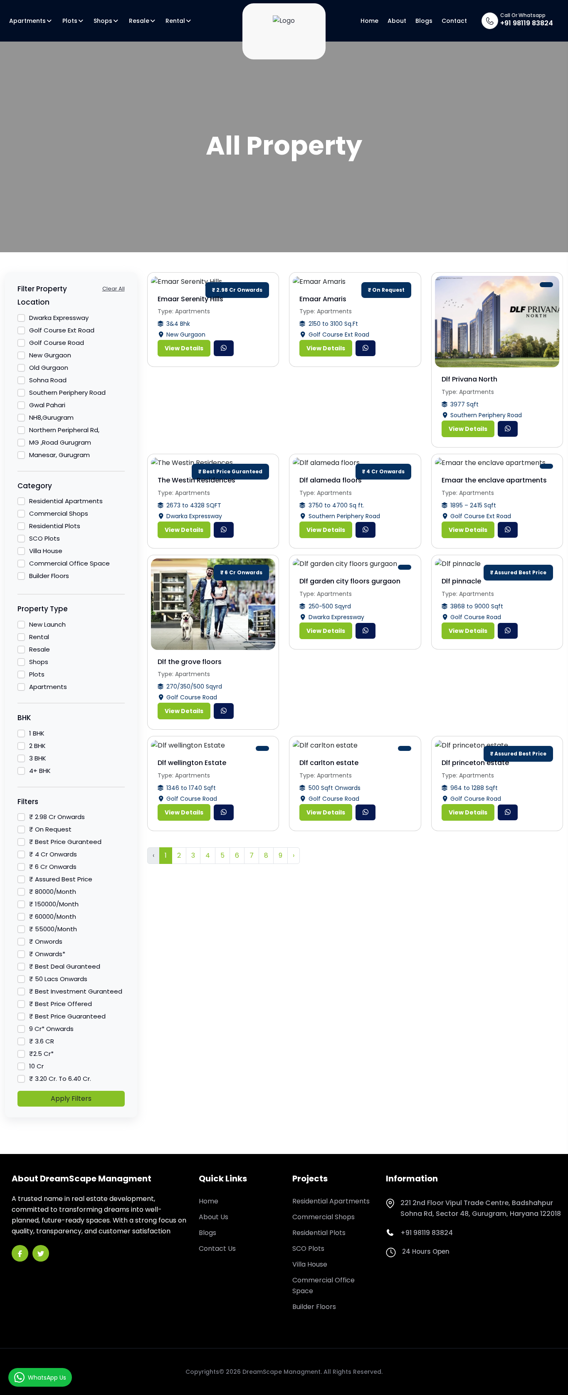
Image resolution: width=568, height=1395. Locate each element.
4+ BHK (40, 770)
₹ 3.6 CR (41, 1041)
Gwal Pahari (47, 405)
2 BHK (37, 745)
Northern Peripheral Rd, (64, 430)
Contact (454, 21)
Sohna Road (48, 380)
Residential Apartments (66, 501)
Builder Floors (49, 575)
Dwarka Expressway (59, 317)
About (397, 21)
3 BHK (37, 758)
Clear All (113, 289)
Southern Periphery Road (67, 392)
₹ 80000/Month (52, 891)
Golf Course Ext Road (61, 330)
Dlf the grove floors (190, 662)
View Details (184, 348)
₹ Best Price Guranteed (65, 841)
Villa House (45, 550)
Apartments (27, 21)
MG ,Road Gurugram (60, 442)
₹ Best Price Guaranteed (67, 1016)
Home (369, 21)
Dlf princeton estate (475, 763)
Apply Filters (71, 1098)
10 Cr (36, 1066)
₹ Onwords (45, 941)
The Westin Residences (196, 480)
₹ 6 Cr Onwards (53, 866)
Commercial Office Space (69, 563)
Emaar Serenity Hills (190, 299)
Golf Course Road (56, 342)
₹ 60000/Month (52, 916)
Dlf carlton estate (328, 763)
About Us (213, 1217)
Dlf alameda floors (330, 480)
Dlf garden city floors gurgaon (349, 581)
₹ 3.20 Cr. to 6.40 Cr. (60, 1078)
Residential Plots (54, 526)
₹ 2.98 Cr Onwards (57, 816)
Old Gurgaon (48, 367)
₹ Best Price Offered (60, 1003)
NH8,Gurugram (51, 417)
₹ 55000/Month (53, 929)
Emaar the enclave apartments (494, 480)
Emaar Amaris (322, 299)
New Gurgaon (50, 355)
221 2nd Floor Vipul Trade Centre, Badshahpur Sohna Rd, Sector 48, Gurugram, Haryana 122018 (480, 1208)
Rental (175, 21)
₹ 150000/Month (54, 904)
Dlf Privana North (469, 379)
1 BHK (36, 733)
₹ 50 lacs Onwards (58, 978)
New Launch (47, 624)
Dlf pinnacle (461, 581)
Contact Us (217, 1248)
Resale (139, 21)
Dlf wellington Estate (192, 763)
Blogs (423, 21)
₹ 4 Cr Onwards (53, 854)
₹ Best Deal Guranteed (64, 966)
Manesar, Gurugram (59, 454)
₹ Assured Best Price (60, 879)
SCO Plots (44, 538)
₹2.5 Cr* (41, 1053)
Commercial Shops (58, 513)
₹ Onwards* (47, 954)
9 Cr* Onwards (51, 1028)
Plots (69, 21)
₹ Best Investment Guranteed (75, 991)
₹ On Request (50, 829)
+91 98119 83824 (526, 23)
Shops (103, 21)
